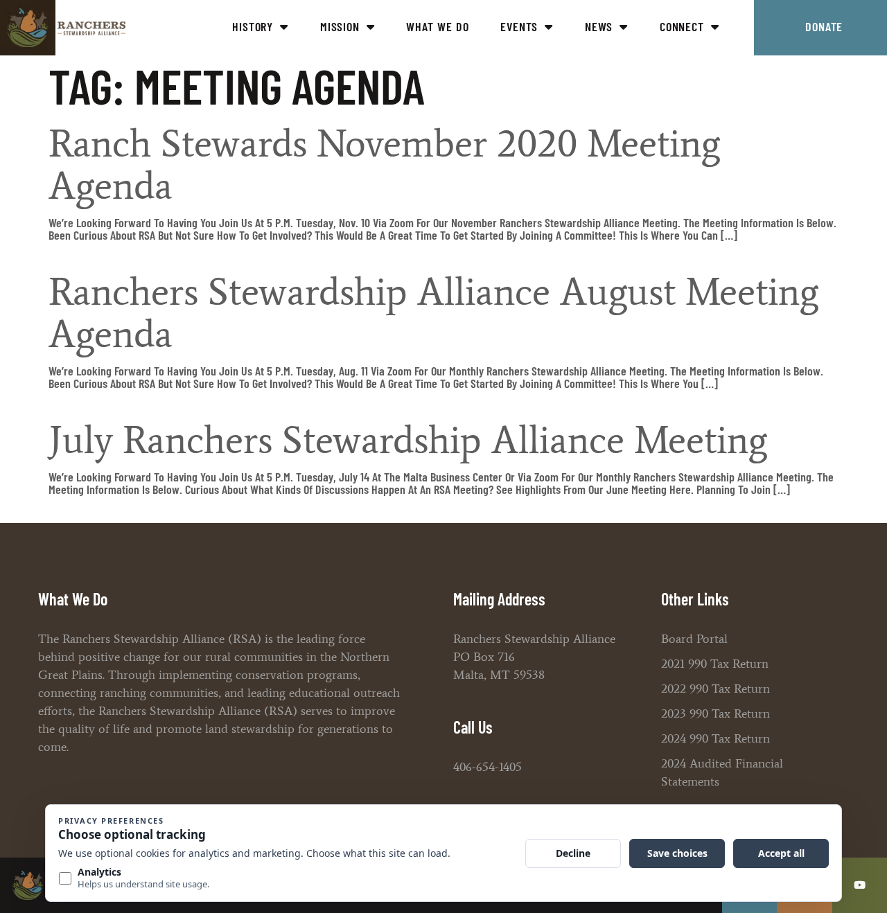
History (252, 26)
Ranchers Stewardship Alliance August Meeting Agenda (433, 312)
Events (519, 26)
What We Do (437, 26)
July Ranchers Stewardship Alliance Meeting (408, 439)
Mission (340, 26)
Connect (682, 26)
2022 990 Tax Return (715, 688)
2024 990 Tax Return (715, 738)
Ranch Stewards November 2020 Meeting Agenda (384, 164)
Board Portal (694, 638)
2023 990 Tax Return (715, 713)
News (599, 26)
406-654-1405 (487, 766)
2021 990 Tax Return (715, 663)
